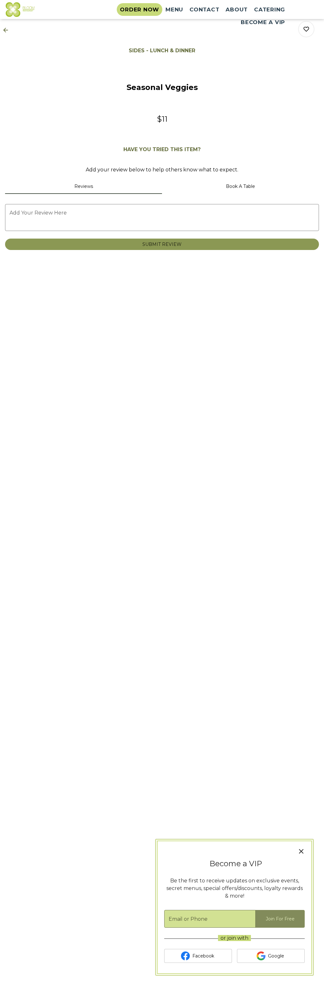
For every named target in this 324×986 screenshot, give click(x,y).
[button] (7, 30)
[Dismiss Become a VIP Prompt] (301, 851)
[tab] (83, 186)
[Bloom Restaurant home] (33, 9)
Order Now (139, 9)
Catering (269, 9)
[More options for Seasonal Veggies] (306, 29)
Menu (174, 9)
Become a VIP (263, 22)
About (237, 9)
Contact (204, 9)
